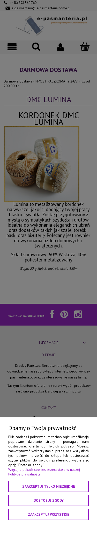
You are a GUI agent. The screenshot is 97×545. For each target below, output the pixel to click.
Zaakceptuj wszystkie (48, 514)
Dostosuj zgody (49, 500)
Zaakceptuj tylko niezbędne (48, 486)
